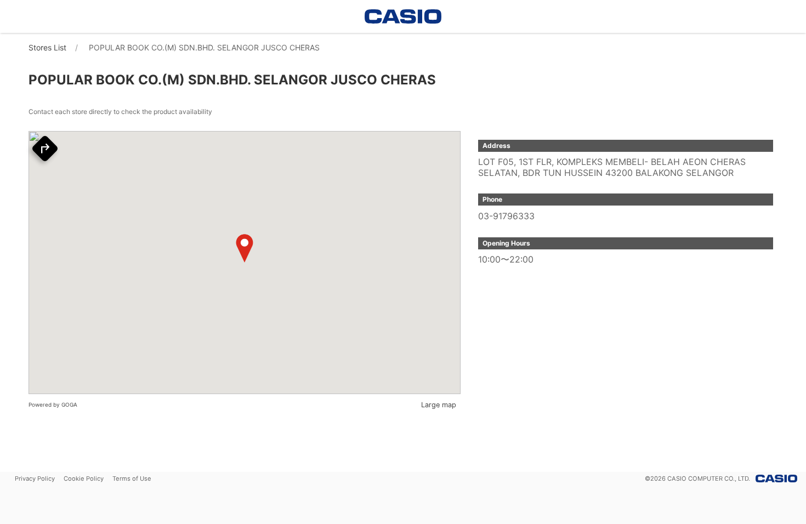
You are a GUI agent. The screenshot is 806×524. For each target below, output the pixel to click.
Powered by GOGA (53, 404)
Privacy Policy (35, 478)
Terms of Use (131, 478)
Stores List (47, 47)
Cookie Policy (84, 478)
